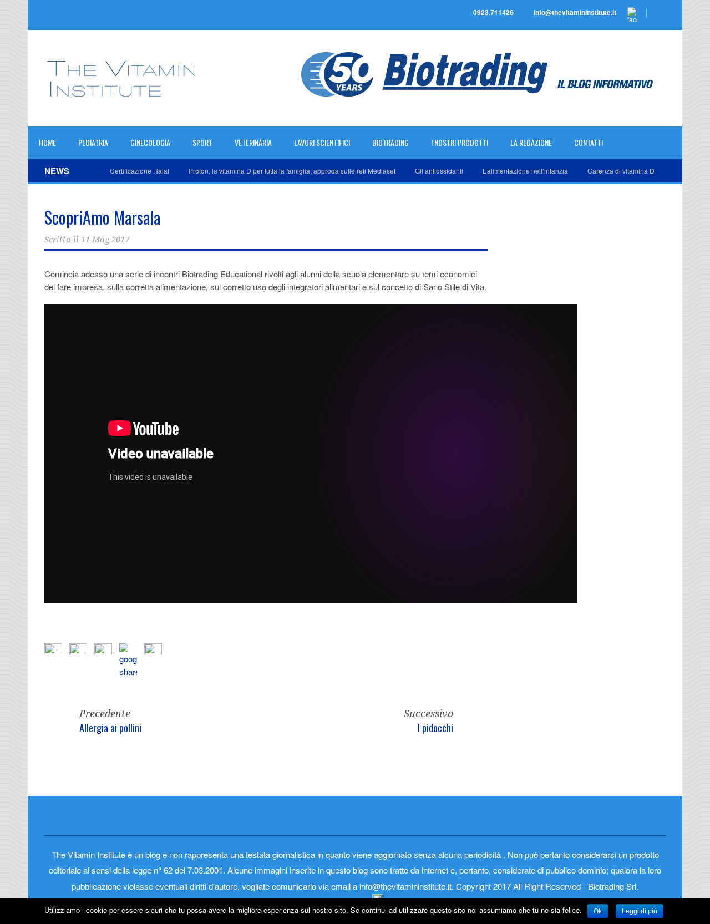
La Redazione (531, 142)
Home (47, 142)
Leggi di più (639, 911)
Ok (598, 911)
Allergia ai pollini (110, 727)
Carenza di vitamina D (621, 170)
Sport (202, 142)
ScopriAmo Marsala (102, 217)
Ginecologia (150, 142)
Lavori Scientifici (322, 142)
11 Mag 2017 (105, 240)
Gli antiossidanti (439, 170)
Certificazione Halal (139, 170)
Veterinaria (253, 142)
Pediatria (93, 142)
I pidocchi (435, 727)
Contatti (588, 142)
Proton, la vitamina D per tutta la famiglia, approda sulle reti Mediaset (292, 170)
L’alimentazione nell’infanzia (525, 170)
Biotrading (390, 142)
